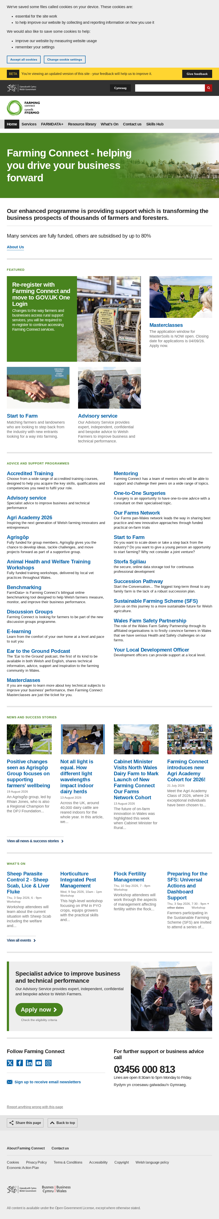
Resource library (82, 124)
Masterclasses (166, 325)
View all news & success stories (33, 841)
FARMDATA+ (52, 124)
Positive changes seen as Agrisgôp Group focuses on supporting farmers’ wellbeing (28, 773)
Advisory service (97, 416)
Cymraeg (120, 88)
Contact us (132, 124)
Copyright (121, 1162)
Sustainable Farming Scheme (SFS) (156, 601)
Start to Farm (22, 416)
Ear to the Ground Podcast (38, 651)
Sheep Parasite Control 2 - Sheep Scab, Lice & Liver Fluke (28, 883)
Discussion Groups (30, 612)
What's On (109, 124)
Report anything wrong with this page (35, 1107)
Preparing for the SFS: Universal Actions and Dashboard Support (187, 885)
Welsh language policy (152, 1162)
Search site (208, 88)
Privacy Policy (36, 1162)
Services (29, 124)
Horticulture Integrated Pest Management (78, 880)
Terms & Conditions (68, 1162)
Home (12, 124)
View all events (19, 940)
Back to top (65, 1123)
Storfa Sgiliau (130, 561)
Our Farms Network (137, 513)
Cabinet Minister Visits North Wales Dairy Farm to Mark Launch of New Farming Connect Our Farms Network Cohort (136, 779)
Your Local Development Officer (151, 650)
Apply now (36, 1009)
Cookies (13, 1162)
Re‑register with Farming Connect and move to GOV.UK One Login (41, 294)
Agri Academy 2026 (29, 517)
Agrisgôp (18, 537)
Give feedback (197, 74)
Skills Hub (154, 124)
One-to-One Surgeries (140, 493)
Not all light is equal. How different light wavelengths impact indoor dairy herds (76, 776)
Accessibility (98, 1162)
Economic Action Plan (23, 1168)
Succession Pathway (138, 581)
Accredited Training (30, 473)
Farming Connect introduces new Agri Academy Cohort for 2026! (187, 770)
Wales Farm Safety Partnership (150, 621)
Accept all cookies (23, 59)
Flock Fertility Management (130, 877)
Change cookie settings (64, 59)
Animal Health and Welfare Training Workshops (48, 564)
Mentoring (126, 473)
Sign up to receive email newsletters (48, 1082)
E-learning (19, 631)
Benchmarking (24, 587)
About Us (15, 247)
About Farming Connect (26, 1148)
